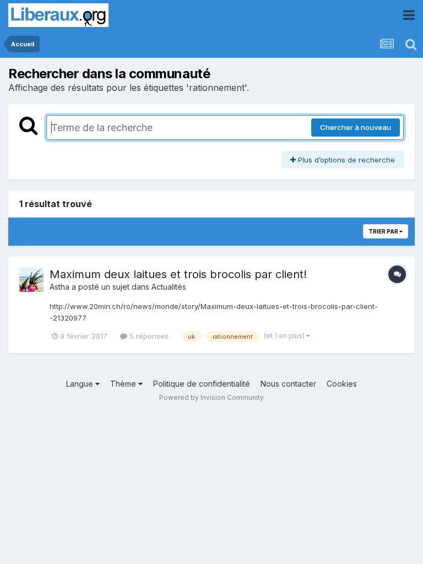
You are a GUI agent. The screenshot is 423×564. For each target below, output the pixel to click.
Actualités (168, 286)
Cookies (342, 383)
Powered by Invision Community (211, 397)
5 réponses (148, 336)
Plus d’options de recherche (345, 159)
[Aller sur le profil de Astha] (31, 280)
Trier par (383, 231)
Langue (80, 383)
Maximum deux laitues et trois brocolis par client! (178, 274)
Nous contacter (288, 383)
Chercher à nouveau (355, 127)
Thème (124, 383)
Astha (59, 286)
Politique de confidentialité (201, 383)
